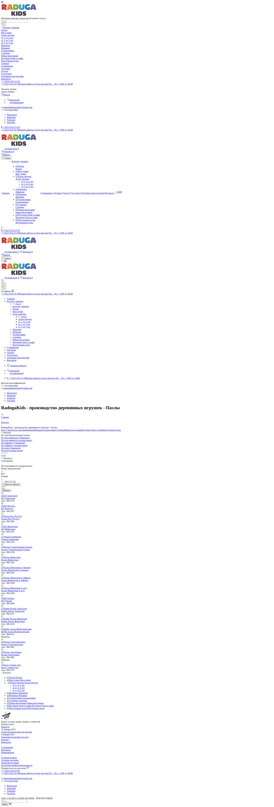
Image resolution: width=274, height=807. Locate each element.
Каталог (5, 739)
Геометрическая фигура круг (15, 737)
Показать (6, 490)
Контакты (6, 750)
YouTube (11, 122)
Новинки (29, 430)
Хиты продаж (25, 319)
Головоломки (49, 430)
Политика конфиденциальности (16, 765)
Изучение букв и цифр (92, 430)
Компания (6, 742)
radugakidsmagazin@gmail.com (17, 107)
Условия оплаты (9, 757)
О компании (7, 747)
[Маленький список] (2, 456)
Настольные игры (112, 430)
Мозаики (38, 430)
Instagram (11, 117)
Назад (18, 304)
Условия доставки (10, 760)
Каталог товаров (21, 306)
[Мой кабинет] (2, 281)
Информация (7, 752)
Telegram (11, 120)
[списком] (4, 453)
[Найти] (3, 24)
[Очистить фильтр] (3, 487)
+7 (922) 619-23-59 (11, 81)
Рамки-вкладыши (72, 430)
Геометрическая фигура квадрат (16, 732)
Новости (5, 727)
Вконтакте (12, 115)
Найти (4, 804)
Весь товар (6, 430)
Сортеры (60, 430)
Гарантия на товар (10, 763)
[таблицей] (7, 453)
